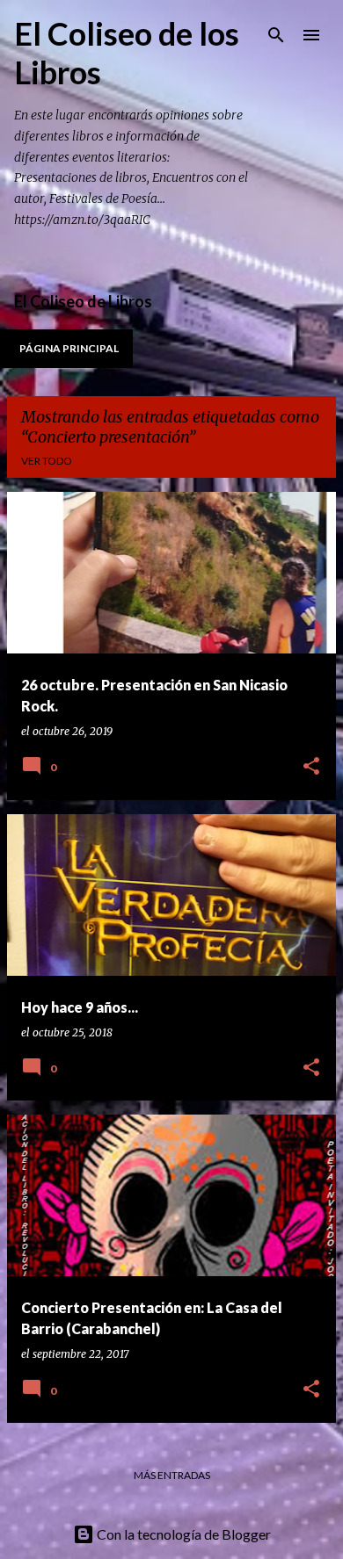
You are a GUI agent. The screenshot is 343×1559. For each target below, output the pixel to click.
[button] (311, 767)
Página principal (69, 348)
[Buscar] (276, 35)
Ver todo (46, 460)
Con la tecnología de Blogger (182, 1534)
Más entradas (172, 1475)
